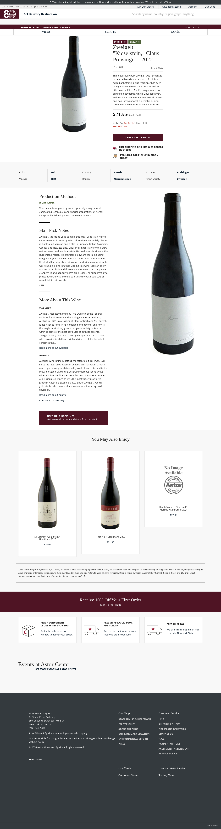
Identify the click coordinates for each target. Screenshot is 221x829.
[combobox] (168, 14)
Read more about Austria (52, 394)
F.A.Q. (162, 738)
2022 (53, 178)
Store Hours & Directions (134, 719)
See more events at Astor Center (56, 669)
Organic (135, 42)
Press (121, 743)
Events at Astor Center (172, 768)
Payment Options (169, 743)
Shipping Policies (169, 724)
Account (192, 6)
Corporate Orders (128, 775)
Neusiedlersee (122, 178)
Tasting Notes (167, 775)
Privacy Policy (168, 753)
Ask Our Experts (146, 6)
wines (46, 31)
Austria (118, 172)
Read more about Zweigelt (53, 347)
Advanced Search (171, 6)
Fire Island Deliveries (172, 729)
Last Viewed (212, 825)
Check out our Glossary (51, 400)
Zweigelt (182, 178)
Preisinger (183, 172)
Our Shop (210, 6)
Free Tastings (126, 724)
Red (53, 172)
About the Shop (128, 729)
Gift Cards (124, 768)
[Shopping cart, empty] (214, 13)
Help (161, 719)
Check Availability (138, 137)
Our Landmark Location (133, 733)
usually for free (118, 2)
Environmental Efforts (133, 738)
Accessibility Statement (174, 748)
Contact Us (166, 733)
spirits (110, 31)
